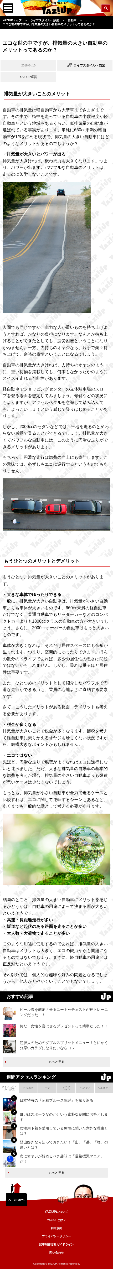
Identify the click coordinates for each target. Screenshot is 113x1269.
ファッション (66, 1088)
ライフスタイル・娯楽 (9, 1088)
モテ (47, 1087)
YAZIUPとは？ (56, 1219)
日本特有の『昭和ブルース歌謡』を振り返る (56, 1100)
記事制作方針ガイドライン (56, 1244)
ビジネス (28, 1087)
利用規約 (56, 1228)
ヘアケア (85, 1087)
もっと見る (56, 1062)
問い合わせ (56, 1252)
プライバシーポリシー (56, 1236)
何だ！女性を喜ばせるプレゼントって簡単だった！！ (64, 1026)
